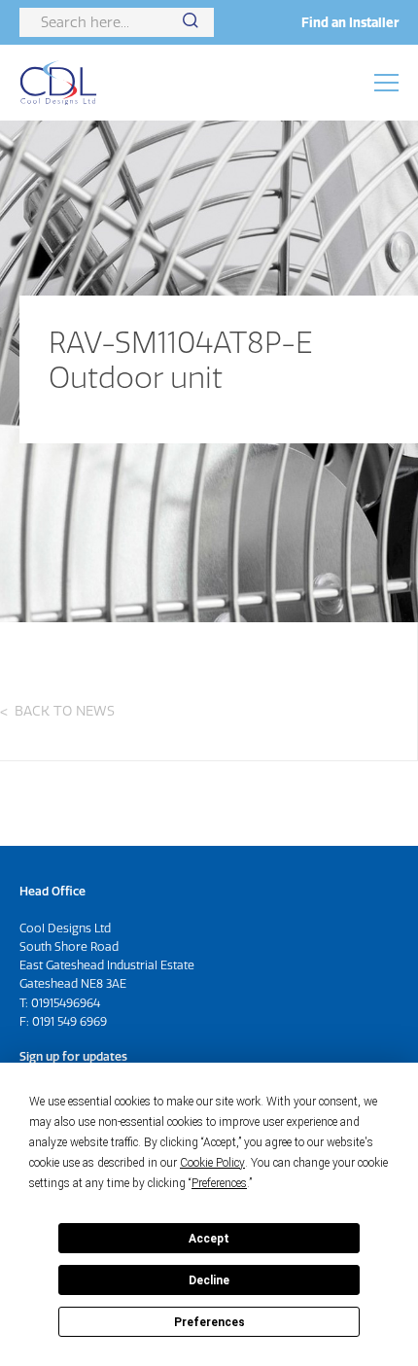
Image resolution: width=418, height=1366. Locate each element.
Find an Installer (350, 22)
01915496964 (65, 1003)
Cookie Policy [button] (212, 1163)
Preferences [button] (219, 1183)
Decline (209, 1280)
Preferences (209, 1322)
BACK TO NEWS (65, 710)
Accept (209, 1238)
